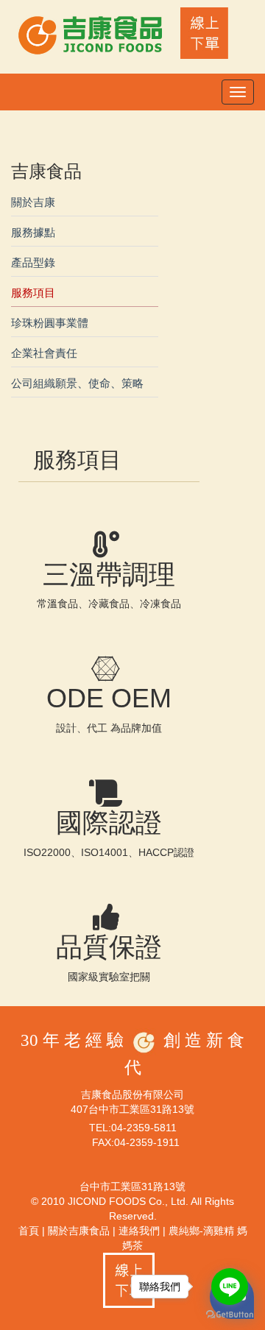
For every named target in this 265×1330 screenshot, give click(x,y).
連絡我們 (139, 1231)
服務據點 (33, 232)
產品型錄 (33, 262)
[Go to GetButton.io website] (229, 1315)
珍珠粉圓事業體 (49, 322)
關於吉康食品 (79, 1231)
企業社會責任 (44, 353)
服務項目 (33, 292)
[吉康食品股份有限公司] (92, 34)
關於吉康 (33, 202)
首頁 (28, 1231)
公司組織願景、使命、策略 (77, 383)
